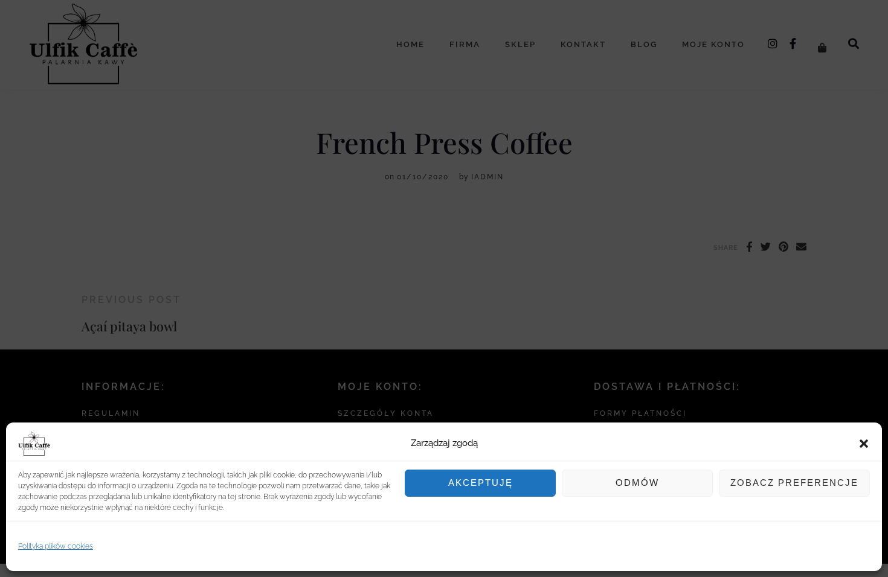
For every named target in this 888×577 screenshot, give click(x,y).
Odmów (637, 482)
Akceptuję (480, 482)
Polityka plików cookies (55, 546)
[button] (864, 444)
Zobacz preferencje (794, 482)
